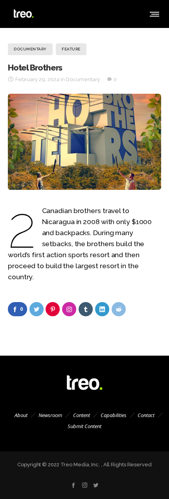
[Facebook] (73, 485)
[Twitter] (95, 485)
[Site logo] (23, 14)
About (21, 415)
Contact (146, 415)
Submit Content (84, 426)
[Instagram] (84, 485)
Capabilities (114, 415)
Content (81, 415)
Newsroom (50, 415)
